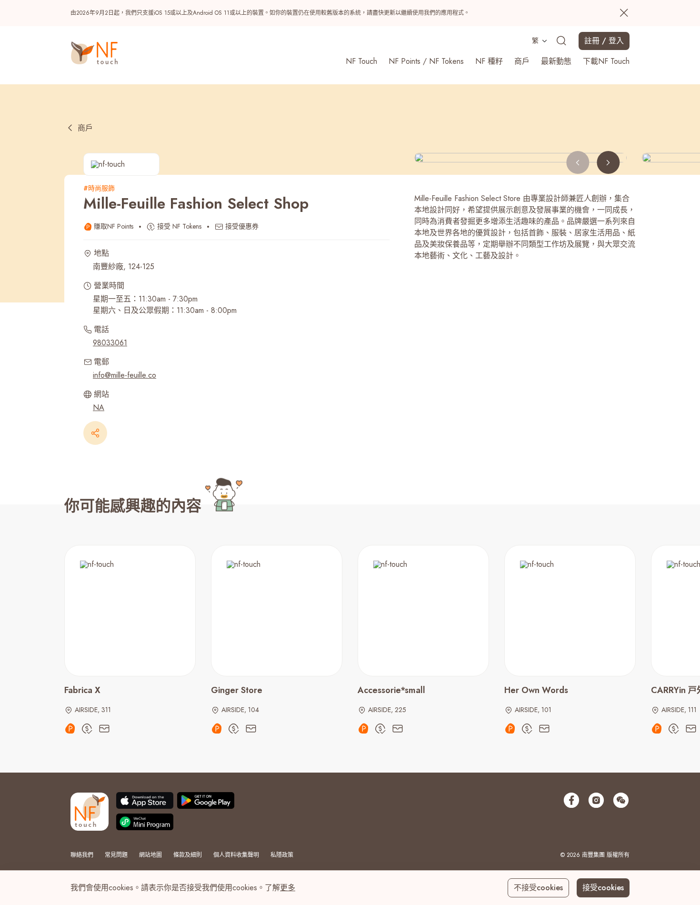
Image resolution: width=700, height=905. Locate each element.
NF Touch (361, 61)
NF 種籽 (489, 61)
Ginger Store (236, 690)
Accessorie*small (391, 690)
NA (98, 407)
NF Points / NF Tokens (426, 61)
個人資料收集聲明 (236, 855)
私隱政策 (281, 855)
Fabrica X (82, 690)
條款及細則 (187, 855)
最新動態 (556, 61)
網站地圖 (150, 855)
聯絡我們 (81, 855)
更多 (287, 887)
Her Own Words (536, 690)
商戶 (522, 61)
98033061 (110, 342)
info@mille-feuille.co (124, 375)
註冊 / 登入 (604, 40)
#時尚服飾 (99, 188)
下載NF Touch (606, 61)
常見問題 (116, 855)
